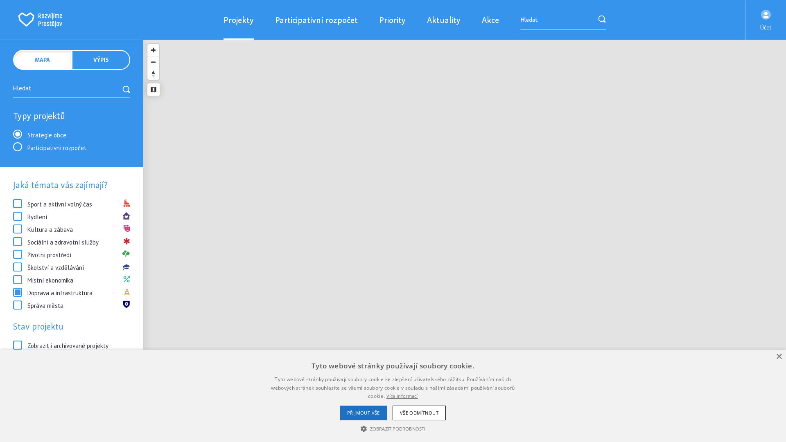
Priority (392, 19)
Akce (490, 19)
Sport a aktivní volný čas (59, 204)
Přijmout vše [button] (363, 413)
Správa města (45, 306)
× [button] (779, 357)
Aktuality (444, 19)
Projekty (239, 19)
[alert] (393, 396)
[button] (765, 20)
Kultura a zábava (50, 229)
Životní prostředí (49, 255)
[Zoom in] (153, 50)
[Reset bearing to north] (153, 74)
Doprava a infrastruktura (60, 293)
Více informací (402, 396)
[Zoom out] (153, 62)
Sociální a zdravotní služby (63, 242)
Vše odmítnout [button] (419, 413)
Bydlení (37, 217)
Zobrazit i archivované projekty (67, 346)
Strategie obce (46, 135)
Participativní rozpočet (316, 19)
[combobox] (71, 89)
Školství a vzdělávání (55, 267)
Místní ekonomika (50, 280)
